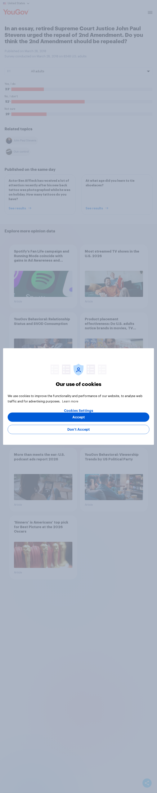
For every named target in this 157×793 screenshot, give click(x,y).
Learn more (70, 401)
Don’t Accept (78, 429)
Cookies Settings (78, 410)
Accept (78, 417)
